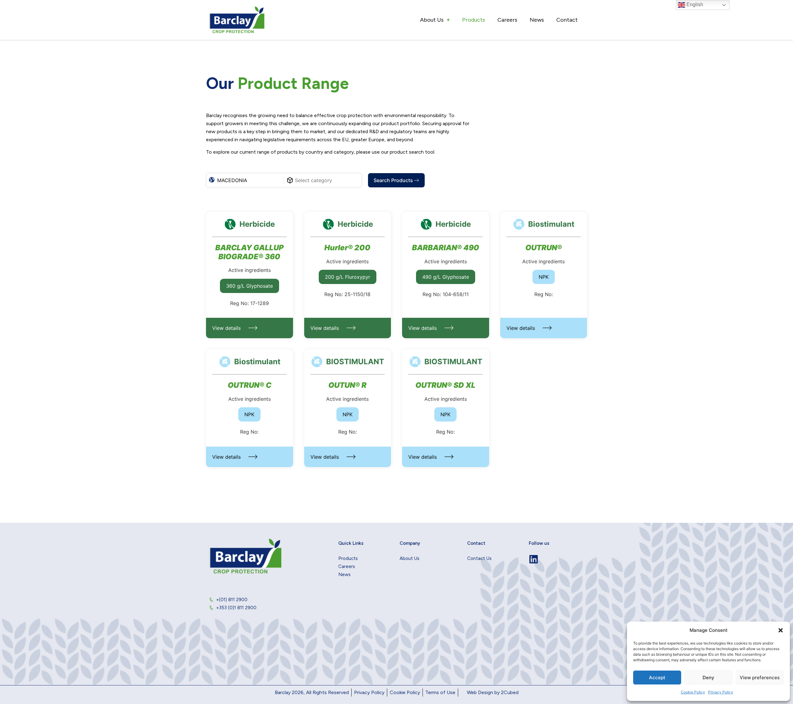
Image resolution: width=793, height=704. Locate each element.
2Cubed (510, 692)
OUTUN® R (347, 385)
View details (226, 328)
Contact (567, 19)
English (694, 4)
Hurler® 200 (347, 247)
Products (473, 19)
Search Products (394, 180)
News (537, 19)
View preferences (760, 677)
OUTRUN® (543, 247)
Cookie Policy (693, 692)
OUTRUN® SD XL (445, 385)
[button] (781, 630)
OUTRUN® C (249, 385)
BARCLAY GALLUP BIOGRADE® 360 (249, 252)
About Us (432, 19)
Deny (708, 677)
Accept (657, 677)
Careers (507, 19)
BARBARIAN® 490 (445, 247)
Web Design (480, 692)
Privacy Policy (720, 692)
